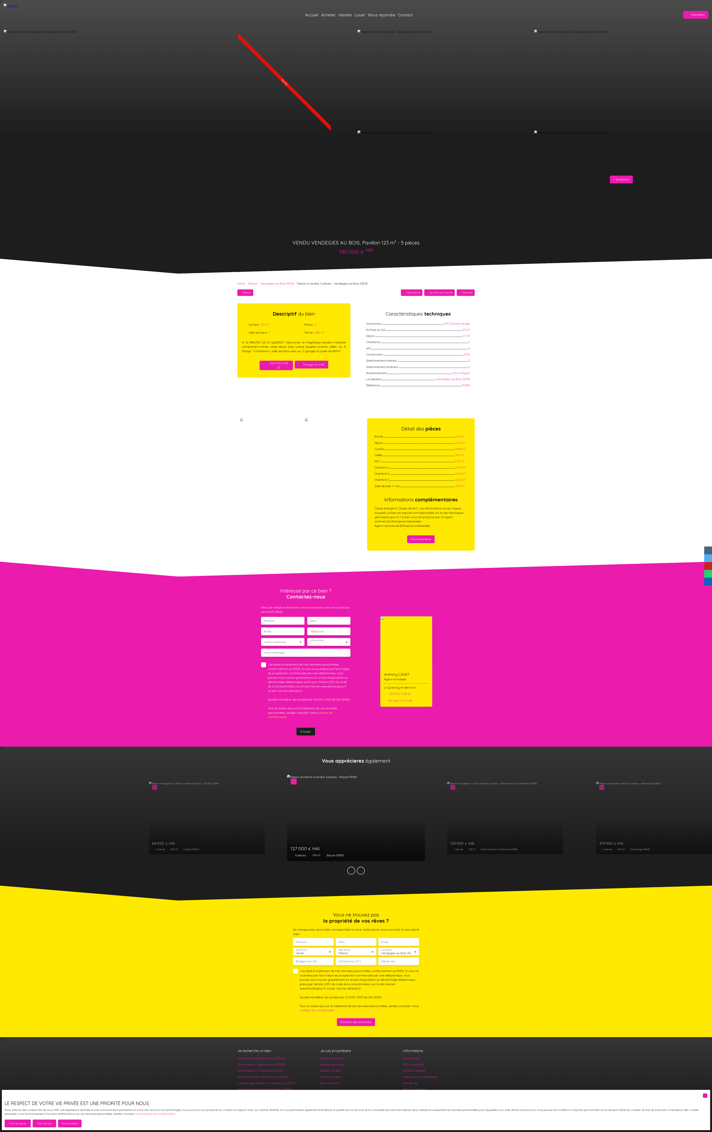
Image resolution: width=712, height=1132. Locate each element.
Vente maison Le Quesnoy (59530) (260, 1070)
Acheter (328, 14)
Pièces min (388, 961)
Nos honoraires (413, 1064)
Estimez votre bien (332, 1058)
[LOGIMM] (25, 15)
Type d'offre (301, 950)
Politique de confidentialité (420, 1077)
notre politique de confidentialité (155, 1113)
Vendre (345, 14)
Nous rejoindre (381, 14)
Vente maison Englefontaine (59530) (261, 1058)
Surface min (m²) (350, 961)
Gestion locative (330, 1077)
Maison (253, 283)
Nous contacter (330, 1083)
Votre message (274, 652)
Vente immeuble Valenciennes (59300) (263, 1077)
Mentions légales (414, 1070)
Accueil (311, 14)
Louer (360, 14)
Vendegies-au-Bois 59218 (277, 283)
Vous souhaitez (317, 640)
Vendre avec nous (332, 1064)
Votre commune (275, 642)
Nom (313, 621)
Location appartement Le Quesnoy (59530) (266, 1083)
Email (267, 631)
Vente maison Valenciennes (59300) (261, 1064)
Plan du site (410, 1083)
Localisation (386, 950)
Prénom (269, 621)
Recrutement (411, 1058)
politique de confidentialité (317, 1010)
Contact (405, 14)
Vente (241, 283)
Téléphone (317, 631)
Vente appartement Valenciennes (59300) (265, 1089)
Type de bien (344, 950)
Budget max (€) (306, 961)
